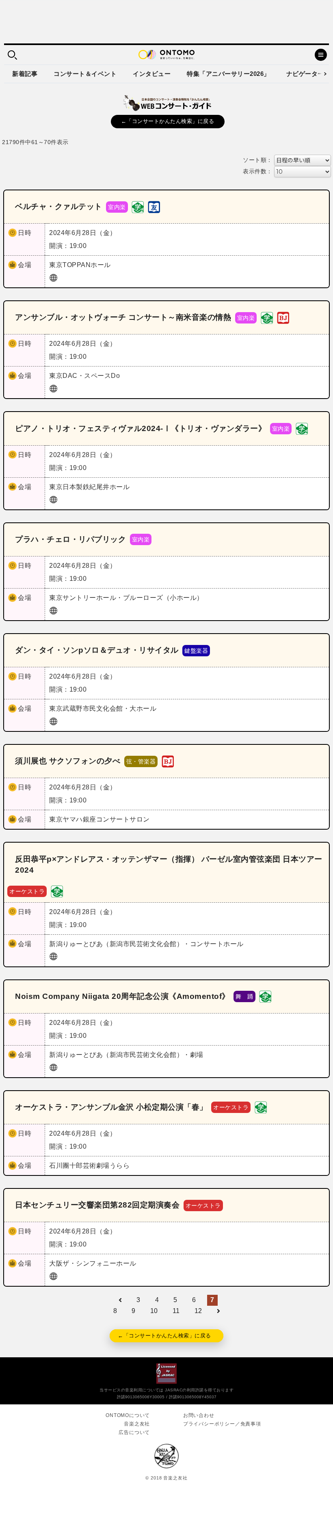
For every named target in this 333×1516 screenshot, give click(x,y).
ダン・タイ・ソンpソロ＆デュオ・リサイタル (97, 650)
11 (176, 1310)
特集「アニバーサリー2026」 (228, 73)
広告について (134, 1432)
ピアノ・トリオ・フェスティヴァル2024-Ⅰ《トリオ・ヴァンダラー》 (140, 428)
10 (154, 1310)
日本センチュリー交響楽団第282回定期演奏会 (97, 1205)
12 (198, 1310)
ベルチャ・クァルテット (58, 206)
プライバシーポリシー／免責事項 (222, 1424)
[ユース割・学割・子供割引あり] (138, 206)
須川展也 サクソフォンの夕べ (67, 761)
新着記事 (24, 73)
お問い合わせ (198, 1415)
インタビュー (152, 73)
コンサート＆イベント (85, 73)
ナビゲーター (305, 73)
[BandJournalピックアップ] (283, 317)
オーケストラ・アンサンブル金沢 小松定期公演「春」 (111, 1107)
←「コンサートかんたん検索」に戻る (167, 121)
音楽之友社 (137, 1424)
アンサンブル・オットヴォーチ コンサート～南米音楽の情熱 (123, 317)
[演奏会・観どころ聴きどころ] (154, 206)
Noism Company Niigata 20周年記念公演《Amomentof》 (122, 996)
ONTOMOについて (128, 1415)
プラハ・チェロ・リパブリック (70, 539)
